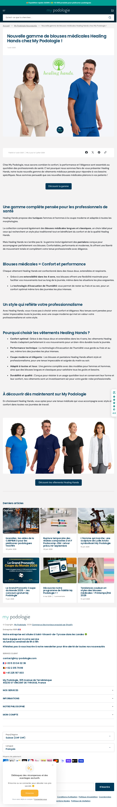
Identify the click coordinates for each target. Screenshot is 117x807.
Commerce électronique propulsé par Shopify (52, 628)
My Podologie (20, 628)
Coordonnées (104, 800)
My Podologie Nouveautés (25, 26)
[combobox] (57, 17)
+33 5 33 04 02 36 (16, 666)
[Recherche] (108, 17)
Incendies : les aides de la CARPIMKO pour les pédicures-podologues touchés (20, 545)
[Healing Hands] (57, 450)
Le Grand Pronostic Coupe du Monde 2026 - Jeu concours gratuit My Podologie (20, 594)
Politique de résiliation (79, 804)
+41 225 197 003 (15, 676)
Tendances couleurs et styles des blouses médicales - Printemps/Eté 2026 (92, 594)
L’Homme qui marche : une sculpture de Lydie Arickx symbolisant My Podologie (94, 544)
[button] (4, 10)
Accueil (6, 26)
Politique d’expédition (87, 800)
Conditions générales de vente (39, 804)
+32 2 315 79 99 (14, 671)
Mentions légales (61, 804)
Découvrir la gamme (57, 184)
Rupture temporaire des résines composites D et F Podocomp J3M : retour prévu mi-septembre (57, 545)
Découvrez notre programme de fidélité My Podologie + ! (57, 593)
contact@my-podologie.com (19, 661)
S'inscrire (102, 790)
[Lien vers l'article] (21, 534)
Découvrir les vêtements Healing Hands (57, 486)
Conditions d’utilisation (66, 800)
